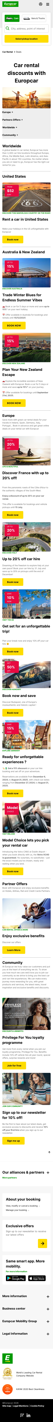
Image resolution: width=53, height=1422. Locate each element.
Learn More (13, 950)
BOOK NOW (14, 325)
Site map (6, 1406)
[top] (49, 1152)
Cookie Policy (37, 1406)
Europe (6, 112)
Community (9, 135)
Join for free (14, 1065)
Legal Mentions (20, 1406)
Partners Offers (11, 119)
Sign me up (13, 1140)
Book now (13, 239)
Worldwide (8, 127)
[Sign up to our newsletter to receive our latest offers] (42, 1243)
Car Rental (7, 52)
